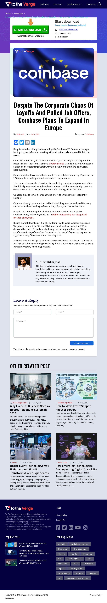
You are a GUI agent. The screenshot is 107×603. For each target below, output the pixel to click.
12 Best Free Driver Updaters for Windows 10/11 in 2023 (32, 544)
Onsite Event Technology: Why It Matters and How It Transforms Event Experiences (29, 469)
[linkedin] (71, 527)
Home (8, 13)
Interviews (58, 4)
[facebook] (58, 527)
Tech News (44, 4)
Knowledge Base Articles (77, 578)
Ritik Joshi (20, 134)
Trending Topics (73, 4)
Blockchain (62, 549)
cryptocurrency (56, 163)
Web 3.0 (79, 573)
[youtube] (78, 527)
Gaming (61, 554)
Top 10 (61, 568)
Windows (92, 573)
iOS (59, 558)
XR (59, 578)
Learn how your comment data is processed (66, 349)
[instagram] (85, 527)
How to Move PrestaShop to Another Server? (73, 408)
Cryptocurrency (80, 549)
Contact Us (91, 4)
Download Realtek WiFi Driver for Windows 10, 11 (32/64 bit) (32, 561)
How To (74, 554)
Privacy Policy (61, 515)
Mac (89, 558)
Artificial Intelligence (79, 544)
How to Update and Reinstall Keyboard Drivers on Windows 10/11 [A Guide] (34, 553)
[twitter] (64, 527)
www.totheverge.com (30, 595)
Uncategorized (76, 568)
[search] (100, 4)
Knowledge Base (75, 558)
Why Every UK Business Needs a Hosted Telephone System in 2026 (30, 409)
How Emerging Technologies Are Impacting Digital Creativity (76, 467)
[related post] (30, 386)
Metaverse (62, 563)
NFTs (76, 563)
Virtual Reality (64, 573)
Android (61, 544)
